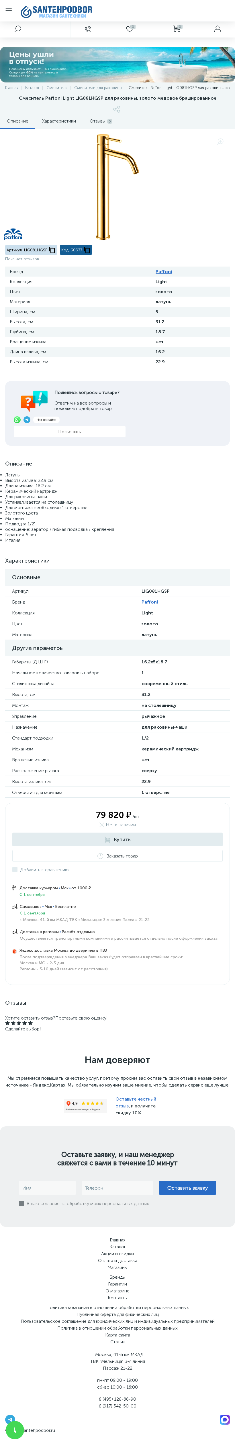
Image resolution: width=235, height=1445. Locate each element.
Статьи (117, 1342)
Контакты (118, 1297)
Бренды (117, 1277)
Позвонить (69, 431)
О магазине (117, 1291)
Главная (118, 1240)
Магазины (117, 1267)
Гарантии (117, 1284)
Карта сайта (117, 1335)
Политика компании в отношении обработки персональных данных (117, 1307)
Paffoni (164, 271)
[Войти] (217, 29)
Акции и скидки (117, 1253)
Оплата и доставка (117, 1260)
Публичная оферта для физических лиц (118, 1314)
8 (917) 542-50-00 (117, 1406)
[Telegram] (10, 1419)
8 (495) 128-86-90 (117, 1399)
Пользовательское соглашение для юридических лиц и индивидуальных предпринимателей (118, 1321)
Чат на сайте (46, 420)
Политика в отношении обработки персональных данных (117, 1328)
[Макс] (225, 1419)
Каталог (117, 1246)
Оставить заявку (187, 1188)
